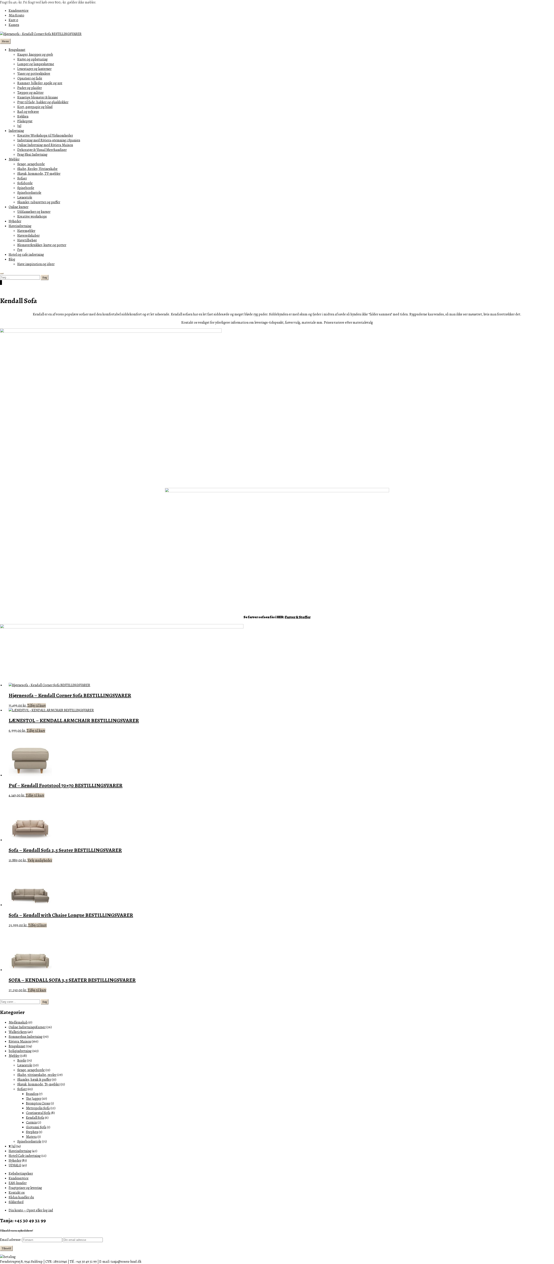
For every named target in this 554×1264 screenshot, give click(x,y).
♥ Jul (12, 1146)
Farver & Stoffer (298, 617)
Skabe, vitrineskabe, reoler (36, 1074)
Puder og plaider (29, 88)
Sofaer (22, 178)
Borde (21, 1060)
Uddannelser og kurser (33, 211)
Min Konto (16, 15)
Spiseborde (25, 188)
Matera (31, 1136)
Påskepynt (24, 121)
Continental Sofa (38, 1113)
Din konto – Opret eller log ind (31, 1210)
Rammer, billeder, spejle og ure (39, 83)
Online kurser (18, 207)
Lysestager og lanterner (34, 68)
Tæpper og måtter (30, 92)
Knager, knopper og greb (35, 54)
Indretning (16, 130)
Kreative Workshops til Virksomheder (45, 135)
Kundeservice (19, 10)
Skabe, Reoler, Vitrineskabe (37, 168)
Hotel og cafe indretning (26, 254)
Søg (44, 1002)
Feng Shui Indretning (32, 154)
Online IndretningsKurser (27, 1027)
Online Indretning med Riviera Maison (45, 145)
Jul (19, 126)
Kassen (14, 25)
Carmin (31, 1122)
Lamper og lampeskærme (35, 64)
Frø (19, 249)
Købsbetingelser (21, 1173)
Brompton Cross (38, 1103)
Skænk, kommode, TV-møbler (38, 173)
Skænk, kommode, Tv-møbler (38, 1084)
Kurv (13, 20)
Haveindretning (20, 226)
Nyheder (15, 221)
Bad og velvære (28, 111)
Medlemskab (18, 1022)
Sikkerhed (16, 1202)
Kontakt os (17, 1192)
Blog (12, 259)
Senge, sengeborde (31, 164)
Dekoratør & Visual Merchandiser (42, 149)
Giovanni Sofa (36, 1127)
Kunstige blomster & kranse (37, 97)
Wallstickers (18, 1032)
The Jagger (33, 1098)
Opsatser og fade (29, 78)
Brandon (32, 1093)
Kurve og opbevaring (32, 59)
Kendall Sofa (35, 1117)
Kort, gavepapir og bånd (35, 107)
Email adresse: (11, 1239)
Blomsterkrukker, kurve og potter (41, 245)
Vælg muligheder (39, 860)
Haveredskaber (28, 235)
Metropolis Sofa (38, 1108)
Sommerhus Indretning (25, 1036)
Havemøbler (26, 230)
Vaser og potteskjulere (33, 73)
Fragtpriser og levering (25, 1187)
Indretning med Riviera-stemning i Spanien (48, 140)
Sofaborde (25, 183)
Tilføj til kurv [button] (36, 705)
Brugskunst (17, 49)
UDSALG (15, 1165)
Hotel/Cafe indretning (25, 1155)
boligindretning (20, 1051)
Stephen (32, 1132)
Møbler (14, 159)
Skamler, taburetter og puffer (38, 202)
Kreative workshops (32, 216)
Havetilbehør (27, 240)
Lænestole (24, 197)
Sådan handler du (21, 1197)
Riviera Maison (20, 1041)
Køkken (22, 116)
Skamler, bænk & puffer (34, 1079)
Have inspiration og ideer (36, 264)
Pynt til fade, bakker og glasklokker (42, 102)
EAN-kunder (18, 1183)
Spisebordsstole (29, 192)
